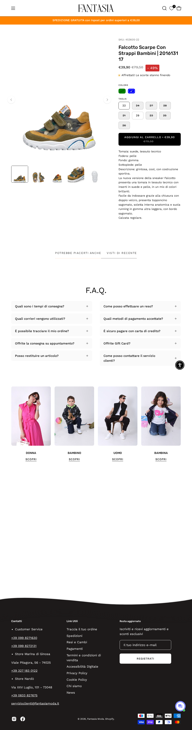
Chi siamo (74, 686)
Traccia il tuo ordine (82, 629)
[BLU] (131, 91)
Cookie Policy (77, 679)
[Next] (107, 99)
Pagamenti (75, 648)
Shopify (109, 718)
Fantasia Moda (95, 718)
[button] (164, 8)
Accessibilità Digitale (82, 666)
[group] (96, 424)
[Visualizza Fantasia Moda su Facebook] (23, 719)
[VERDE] (122, 91)
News (71, 692)
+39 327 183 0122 (24, 670)
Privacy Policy (77, 673)
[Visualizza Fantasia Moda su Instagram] (14, 719)
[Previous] (11, 99)
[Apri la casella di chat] (180, 706)
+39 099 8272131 (24, 646)
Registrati (145, 658)
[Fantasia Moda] (96, 8)
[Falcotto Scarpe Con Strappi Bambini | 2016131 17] (19, 174)
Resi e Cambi (77, 642)
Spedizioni (74, 635)
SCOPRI (31, 459)
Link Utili (72, 621)
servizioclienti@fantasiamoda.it (35, 703)
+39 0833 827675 (24, 695)
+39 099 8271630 (24, 638)
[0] (171, 8)
